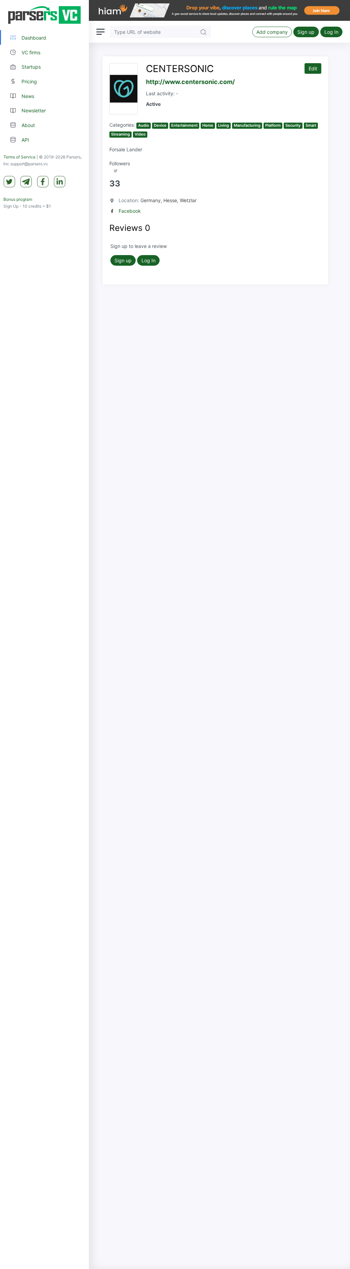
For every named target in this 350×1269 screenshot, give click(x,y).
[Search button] (203, 32)
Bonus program (17, 199)
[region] (44, 634)
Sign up (305, 32)
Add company (272, 32)
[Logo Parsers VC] (44, 15)
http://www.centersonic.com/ (190, 81)
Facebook (130, 211)
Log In (331, 32)
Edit (313, 68)
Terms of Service (19, 156)
